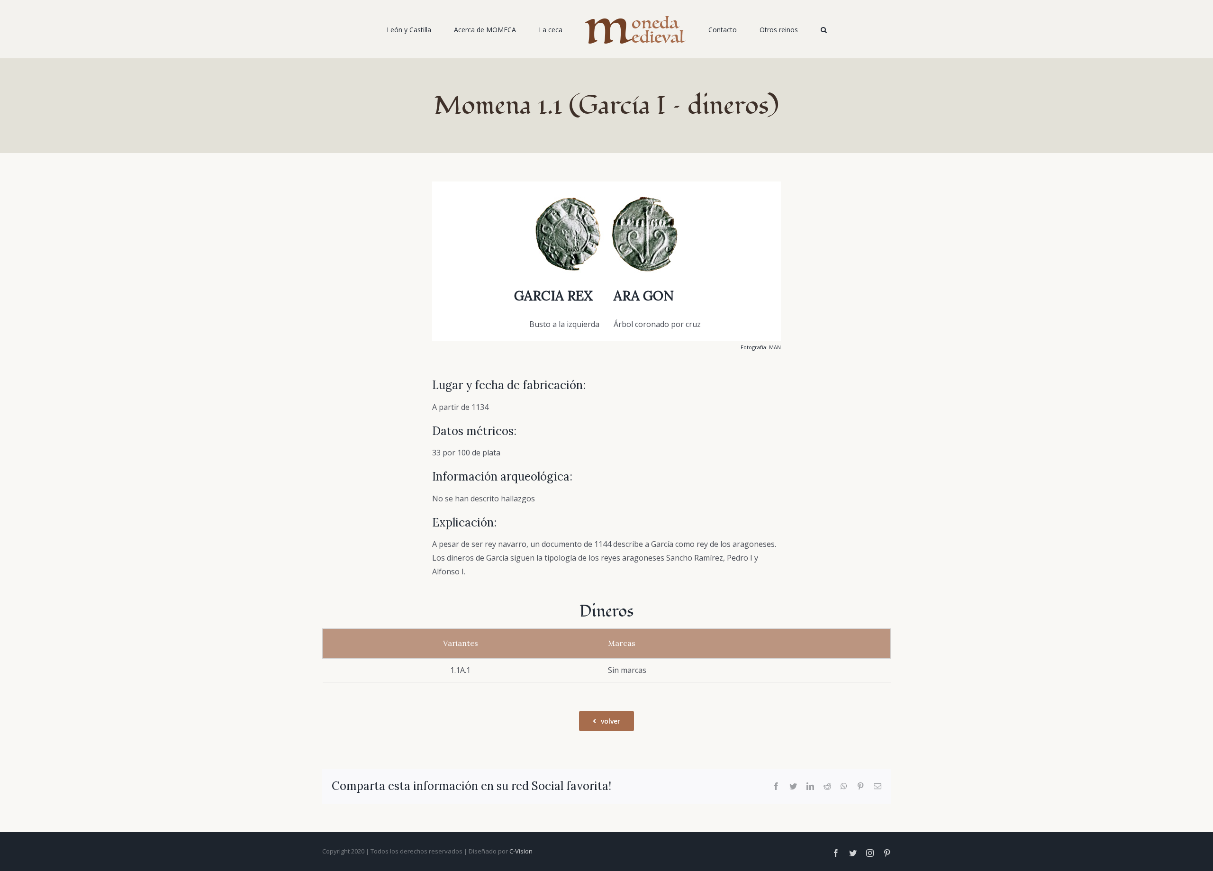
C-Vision (521, 851)
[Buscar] (785, 29)
